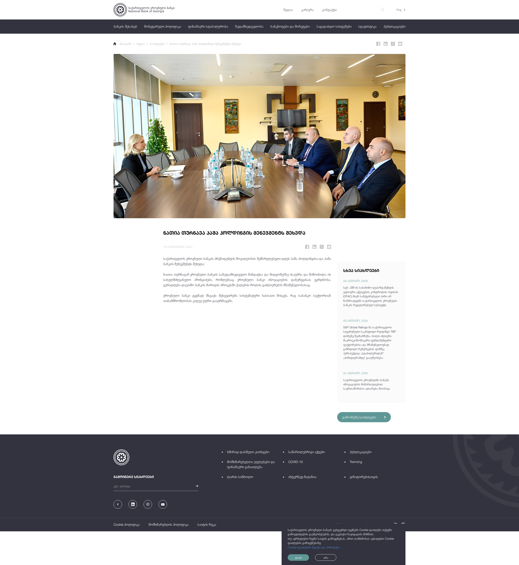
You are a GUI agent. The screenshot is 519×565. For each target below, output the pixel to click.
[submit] (382, 9)
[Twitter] (393, 44)
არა (325, 557)
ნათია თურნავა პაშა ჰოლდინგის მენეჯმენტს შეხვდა (205, 43)
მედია (141, 43)
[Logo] (144, 9)
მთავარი (125, 43)
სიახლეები (157, 43)
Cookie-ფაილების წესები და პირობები (313, 547)
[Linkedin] (386, 44)
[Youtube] (163, 504)
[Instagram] (148, 504)
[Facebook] (378, 44)
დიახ (298, 557)
